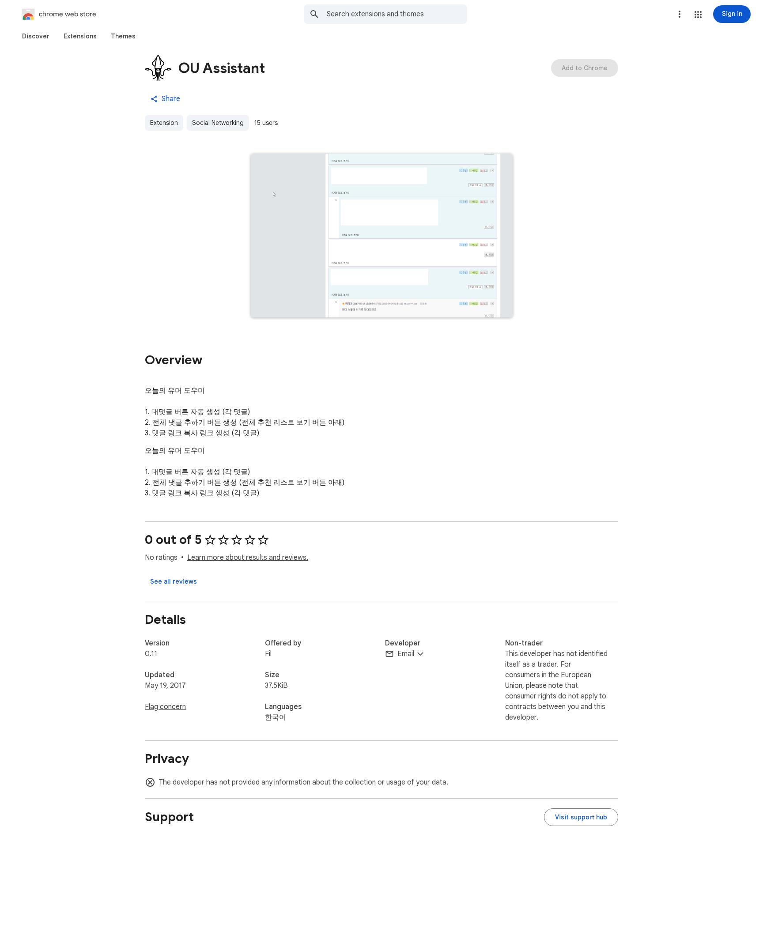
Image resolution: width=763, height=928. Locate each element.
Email (405, 653)
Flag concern (165, 706)
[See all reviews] (173, 581)
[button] (698, 14)
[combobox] (397, 14)
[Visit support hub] (581, 817)
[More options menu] (679, 14)
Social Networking (218, 123)
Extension (164, 123)
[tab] (36, 36)
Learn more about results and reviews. (247, 557)
